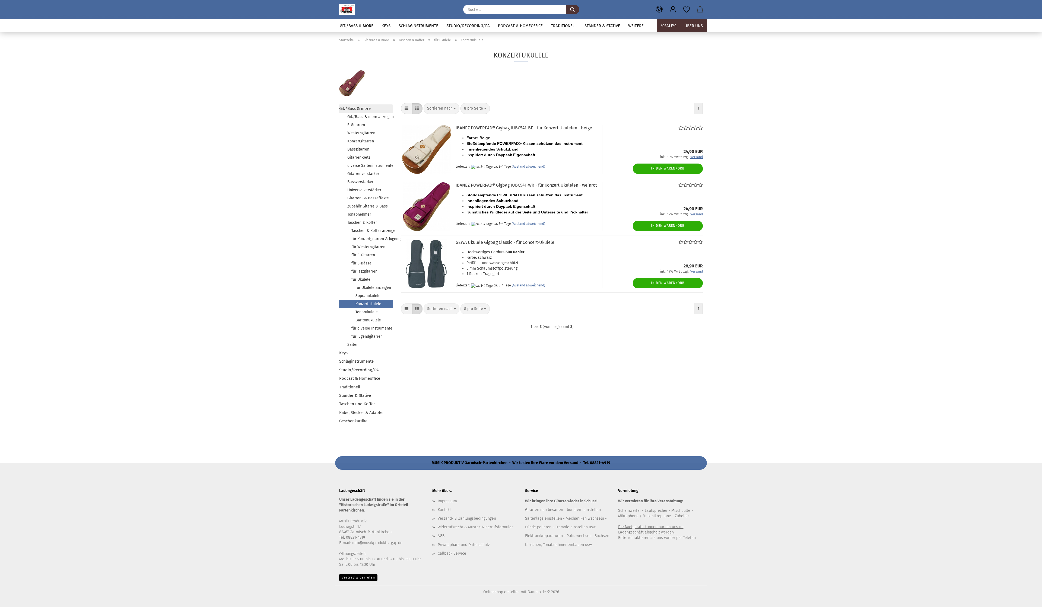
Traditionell (563, 25)
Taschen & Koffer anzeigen (372, 230)
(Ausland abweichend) (528, 166)
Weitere (636, 25)
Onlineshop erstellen (501, 592)
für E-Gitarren (363, 255)
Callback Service (452, 553)
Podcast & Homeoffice (520, 25)
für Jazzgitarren (364, 271)
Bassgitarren (358, 149)
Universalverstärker (364, 190)
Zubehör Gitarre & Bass (367, 206)
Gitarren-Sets (358, 157)
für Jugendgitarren (367, 336)
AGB (441, 535)
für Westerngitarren (368, 247)
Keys (386, 25)
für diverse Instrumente (371, 328)
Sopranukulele (367, 295)
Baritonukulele (368, 320)
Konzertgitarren (360, 141)
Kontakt (444, 509)
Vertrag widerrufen (358, 577)
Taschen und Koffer (357, 403)
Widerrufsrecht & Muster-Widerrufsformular (475, 527)
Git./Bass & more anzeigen (370, 116)
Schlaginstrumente (418, 25)
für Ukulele (360, 279)
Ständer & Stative (602, 25)
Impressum (447, 501)
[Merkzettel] (686, 9)
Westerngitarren (361, 133)
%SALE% (668, 25)
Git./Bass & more (356, 25)
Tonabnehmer (359, 214)
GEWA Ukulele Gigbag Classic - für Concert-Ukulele (505, 242)
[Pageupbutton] (1027, 599)
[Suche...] (572, 9)
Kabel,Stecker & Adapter (361, 412)
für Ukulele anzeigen (373, 287)
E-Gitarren (356, 125)
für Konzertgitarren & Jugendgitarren (372, 239)
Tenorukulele (366, 312)
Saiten (352, 344)
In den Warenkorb (667, 168)
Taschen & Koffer (362, 222)
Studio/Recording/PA (468, 25)
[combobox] (441, 108)
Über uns (693, 25)
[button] (659, 9)
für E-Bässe (361, 263)
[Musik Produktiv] (349, 9)
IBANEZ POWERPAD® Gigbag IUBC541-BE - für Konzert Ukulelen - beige (524, 127)
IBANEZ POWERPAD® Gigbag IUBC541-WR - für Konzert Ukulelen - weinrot (526, 185)
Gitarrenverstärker (363, 173)
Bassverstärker (360, 182)
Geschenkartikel (353, 420)
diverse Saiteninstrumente (370, 165)
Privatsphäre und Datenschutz (464, 544)
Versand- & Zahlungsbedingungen (467, 518)
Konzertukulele (368, 304)
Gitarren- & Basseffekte (368, 198)
